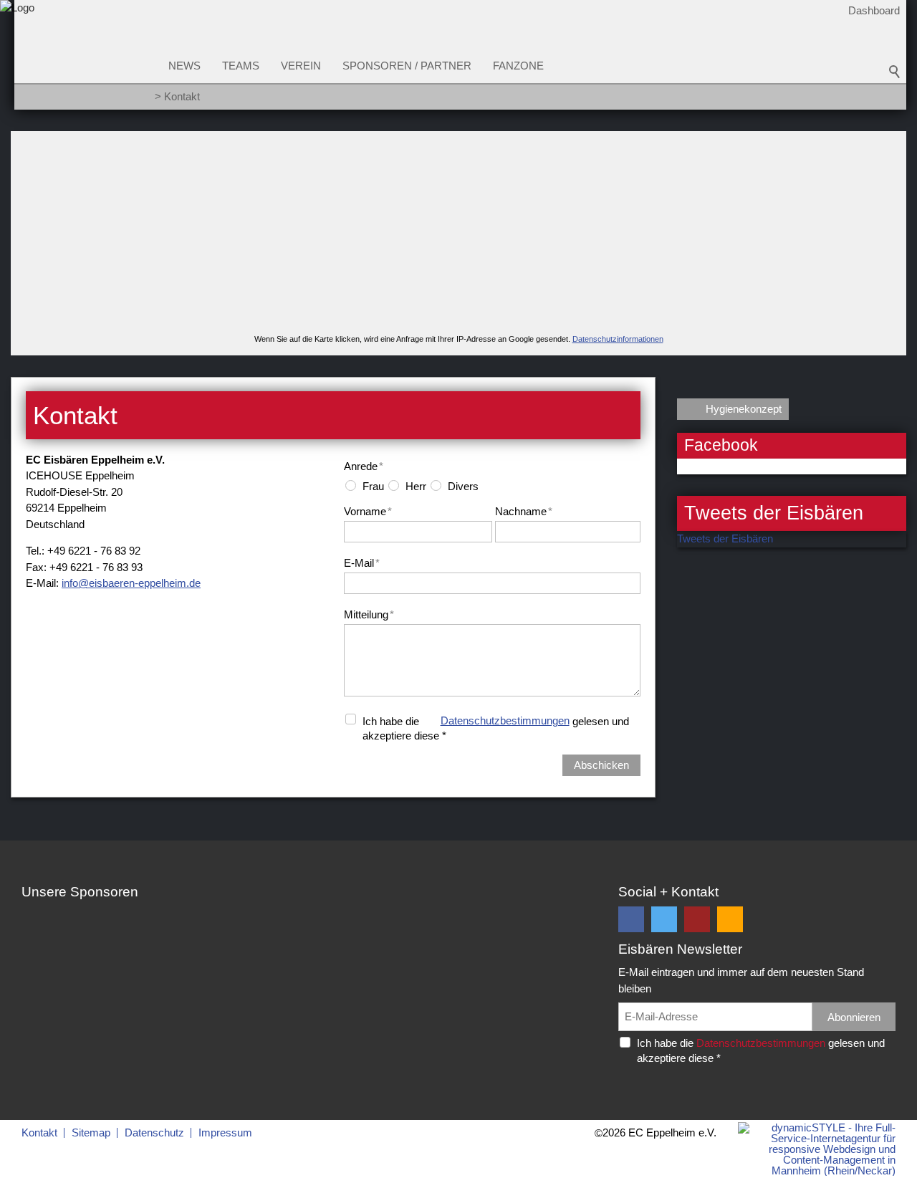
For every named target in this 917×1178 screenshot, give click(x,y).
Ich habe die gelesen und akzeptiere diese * (496, 728)
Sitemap (91, 1132)
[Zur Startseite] (17, 60)
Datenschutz (154, 1132)
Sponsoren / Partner (406, 65)
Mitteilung (369, 614)
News (184, 65)
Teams (240, 65)
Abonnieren (853, 1017)
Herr (415, 486)
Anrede (363, 466)
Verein (301, 65)
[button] (631, 919)
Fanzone (518, 65)
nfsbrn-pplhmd (129, 583)
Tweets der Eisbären (725, 538)
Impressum (225, 1132)
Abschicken (601, 765)
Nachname (523, 511)
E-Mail (362, 563)
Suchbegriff (894, 71)
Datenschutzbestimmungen (505, 720)
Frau (373, 486)
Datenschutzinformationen (617, 339)
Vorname (368, 511)
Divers (463, 486)
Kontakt (39, 1132)
